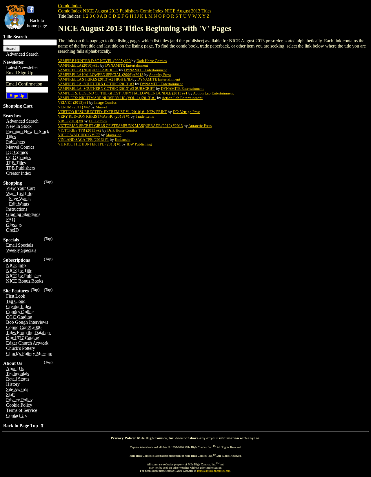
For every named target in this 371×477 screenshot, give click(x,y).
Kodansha (122, 139)
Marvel (101, 107)
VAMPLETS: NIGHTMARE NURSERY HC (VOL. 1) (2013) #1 (107, 98)
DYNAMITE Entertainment (126, 65)
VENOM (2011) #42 (74, 107)
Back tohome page (37, 23)
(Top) (48, 182)
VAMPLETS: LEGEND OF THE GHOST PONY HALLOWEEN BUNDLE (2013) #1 (123, 93)
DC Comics (98, 121)
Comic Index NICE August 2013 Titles (175, 10)
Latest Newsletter (22, 67)
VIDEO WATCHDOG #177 (79, 135)
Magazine (113, 135)
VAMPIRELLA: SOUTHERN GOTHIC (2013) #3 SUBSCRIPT (106, 88)
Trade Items (145, 116)
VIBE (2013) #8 (70, 121)
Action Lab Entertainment (213, 93)
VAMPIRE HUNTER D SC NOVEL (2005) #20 (94, 61)
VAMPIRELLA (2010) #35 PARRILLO (88, 70)
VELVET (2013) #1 (73, 102)
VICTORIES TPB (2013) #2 (79, 130)
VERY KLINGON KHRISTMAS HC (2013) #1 (94, 116)
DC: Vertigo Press (186, 112)
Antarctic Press (200, 125)
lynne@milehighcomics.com (213, 470)
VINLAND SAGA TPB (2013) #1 (83, 139)
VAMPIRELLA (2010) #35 (78, 65)
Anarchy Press (160, 74)
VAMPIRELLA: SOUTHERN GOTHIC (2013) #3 (96, 84)
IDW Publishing (139, 144)
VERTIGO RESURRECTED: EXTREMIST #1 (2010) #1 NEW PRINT (112, 112)
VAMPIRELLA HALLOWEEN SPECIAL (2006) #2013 (100, 74)
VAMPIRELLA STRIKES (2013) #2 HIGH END (95, 79)
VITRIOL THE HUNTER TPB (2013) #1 (89, 144)
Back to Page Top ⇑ (23, 425)
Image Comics (105, 102)
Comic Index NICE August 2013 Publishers (98, 10)
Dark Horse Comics (152, 61)
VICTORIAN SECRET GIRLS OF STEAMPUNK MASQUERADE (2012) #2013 (120, 125)
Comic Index (70, 5)
